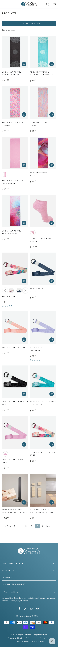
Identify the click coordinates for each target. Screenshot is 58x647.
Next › (49, 526)
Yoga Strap (9, 296)
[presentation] (25, 290)
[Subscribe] (54, 592)
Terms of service (22, 641)
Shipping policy (38, 641)
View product (24, 281)
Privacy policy (45, 638)
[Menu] (3, 4)
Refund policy (31, 638)
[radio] (5, 174)
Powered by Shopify (15, 638)
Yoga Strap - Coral (13, 348)
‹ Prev (8, 526)
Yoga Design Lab (25, 635)
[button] (47, 4)
